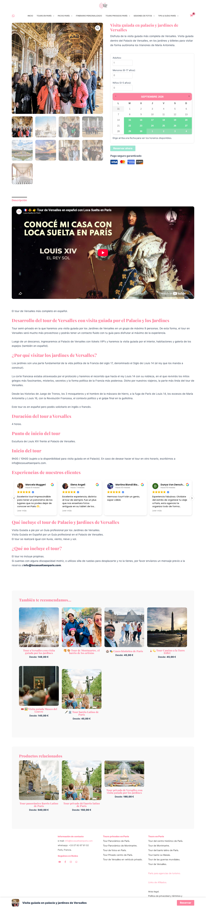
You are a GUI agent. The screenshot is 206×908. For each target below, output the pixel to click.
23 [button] (141, 126)
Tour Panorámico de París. (116, 841)
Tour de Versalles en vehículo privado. (123, 859)
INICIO (30, 16)
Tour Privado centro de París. (118, 855)
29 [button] (129, 132)
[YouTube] (60, 862)
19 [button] (175, 121)
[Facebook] (65, 862)
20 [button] (186, 121)
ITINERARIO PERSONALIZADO (89, 16)
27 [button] (186, 126)
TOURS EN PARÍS (44, 16)
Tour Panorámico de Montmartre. (120, 845)
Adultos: (117, 57)
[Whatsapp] (76, 862)
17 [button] (152, 121)
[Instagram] (71, 862)
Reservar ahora (122, 148)
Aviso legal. (153, 891)
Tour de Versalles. (157, 864)
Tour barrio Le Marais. (159, 855)
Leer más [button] (22, 510)
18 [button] (163, 121)
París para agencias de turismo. (164, 873)
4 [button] (185, 132)
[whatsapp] (13, 15)
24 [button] (152, 126)
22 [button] (129, 126)
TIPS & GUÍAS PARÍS (167, 16)
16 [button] (141, 121)
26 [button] (175, 126)
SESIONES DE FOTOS (143, 16)
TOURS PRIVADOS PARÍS (116, 16)
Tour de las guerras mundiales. (164, 859)
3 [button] (174, 132)
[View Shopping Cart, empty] (191, 16)
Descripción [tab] (19, 200)
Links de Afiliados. (157, 882)
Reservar (185, 902)
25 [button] (163, 126)
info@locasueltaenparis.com (79, 840)
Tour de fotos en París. (115, 850)
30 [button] (141, 132)
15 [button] (129, 121)
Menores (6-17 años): (124, 70)
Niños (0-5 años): (122, 82)
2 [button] (162, 132)
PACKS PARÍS (64, 16)
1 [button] (151, 132)
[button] (53, 16)
